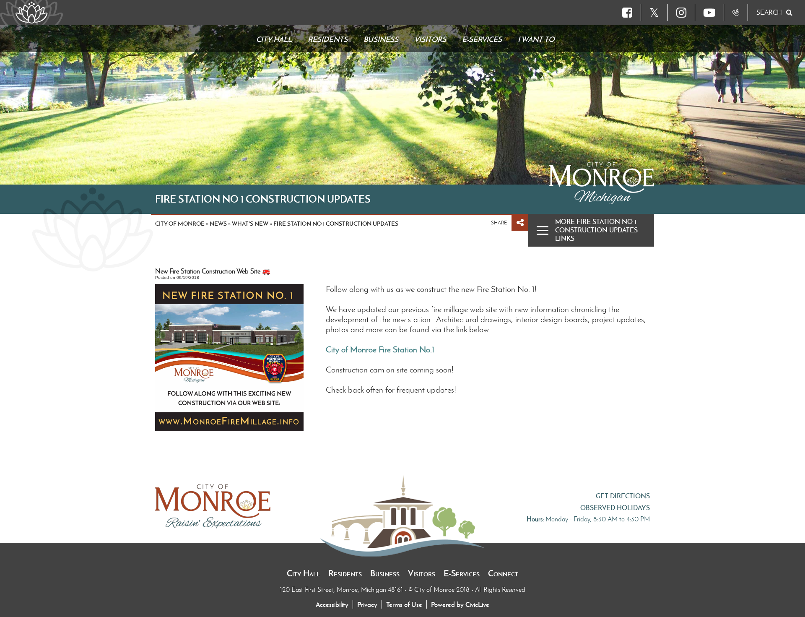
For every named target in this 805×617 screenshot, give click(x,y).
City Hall (303, 573)
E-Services (462, 573)
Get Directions (623, 496)
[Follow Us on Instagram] (681, 12)
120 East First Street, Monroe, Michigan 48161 (342, 590)
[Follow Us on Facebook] (627, 12)
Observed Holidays (615, 507)
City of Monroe (180, 223)
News (218, 223)
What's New (250, 223)
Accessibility (332, 604)
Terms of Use (404, 604)
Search (769, 12)
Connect (503, 573)
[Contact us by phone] (735, 12)
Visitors (421, 573)
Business (385, 573)
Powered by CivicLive (460, 604)
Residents (345, 573)
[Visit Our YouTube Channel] (709, 12)
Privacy (367, 604)
